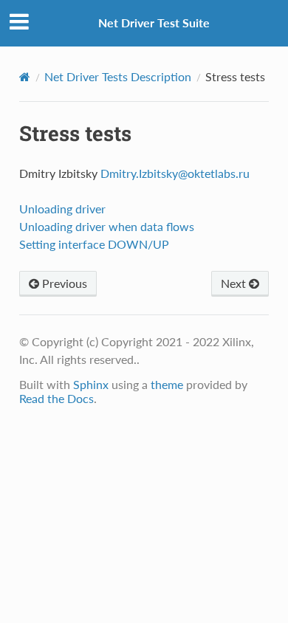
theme (167, 384)
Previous (63, 283)
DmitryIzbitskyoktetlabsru (175, 173)
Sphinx (91, 384)
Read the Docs (56, 398)
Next (235, 283)
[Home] (24, 77)
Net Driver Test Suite (154, 23)
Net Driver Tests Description (117, 76)
